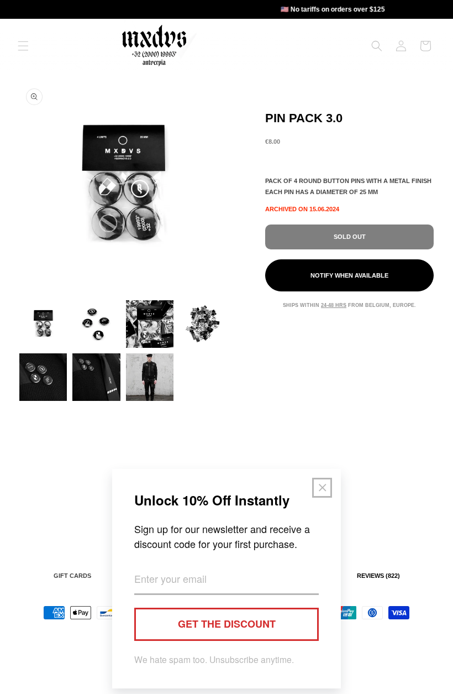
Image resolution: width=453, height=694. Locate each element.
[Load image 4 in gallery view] (203, 324)
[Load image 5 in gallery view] (43, 377)
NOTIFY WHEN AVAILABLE (349, 275)
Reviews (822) (378, 575)
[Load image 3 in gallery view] (149, 324)
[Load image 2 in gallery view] (96, 324)
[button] (23, 46)
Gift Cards (72, 575)
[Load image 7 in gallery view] (149, 377)
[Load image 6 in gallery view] (96, 377)
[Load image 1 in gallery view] (43, 324)
